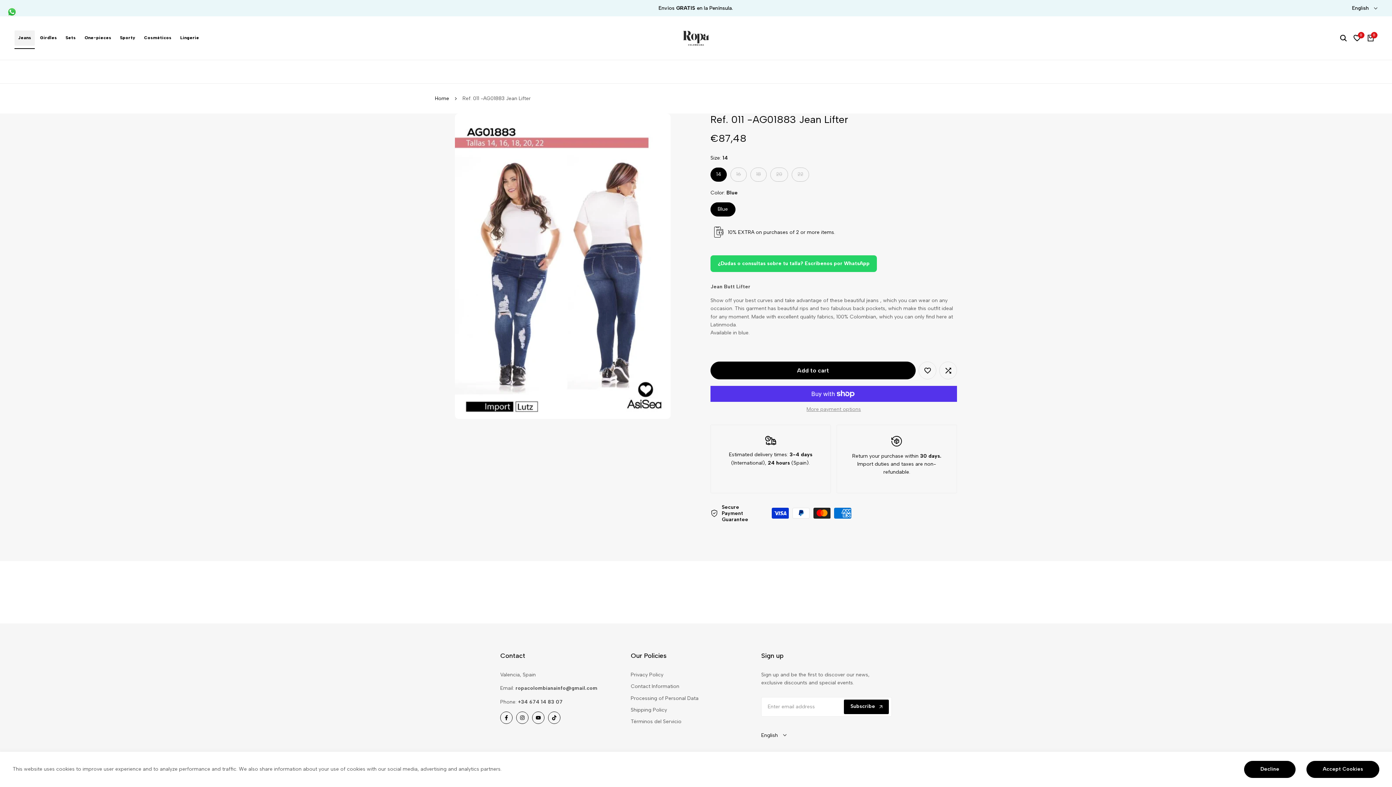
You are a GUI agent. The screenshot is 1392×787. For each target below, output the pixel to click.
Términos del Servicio (656, 721)
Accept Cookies (1343, 769)
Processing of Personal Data (665, 698)
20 (782, 176)
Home (442, 98)
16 (741, 176)
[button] (927, 370)
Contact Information (655, 686)
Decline (1269, 769)
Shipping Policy (649, 710)
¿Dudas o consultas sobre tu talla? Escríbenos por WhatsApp (794, 263)
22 (803, 176)
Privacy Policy (647, 675)
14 (718, 174)
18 (761, 176)
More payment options (834, 409)
